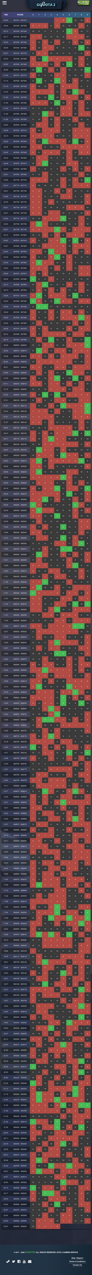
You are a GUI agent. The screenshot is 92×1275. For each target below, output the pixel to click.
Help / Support (77, 1258)
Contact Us (77, 1265)
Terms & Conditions (77, 1261)
